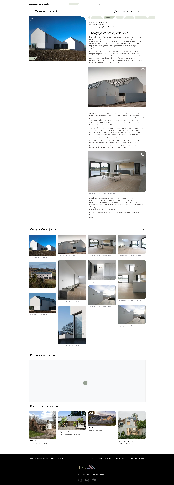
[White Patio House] (132, 425)
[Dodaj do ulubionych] (31, 19)
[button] (87, 379)
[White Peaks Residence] (102, 418)
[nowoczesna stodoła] (39, 4)
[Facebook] (80, 480)
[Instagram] (87, 480)
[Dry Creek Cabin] (72, 420)
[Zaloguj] (144, 4)
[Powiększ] (57, 38)
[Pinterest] (94, 480)
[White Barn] (42, 425)
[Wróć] (30, 11)
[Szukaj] (140, 4)
